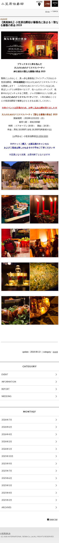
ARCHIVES (6, 507)
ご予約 (47, 4)
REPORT (6, 389)
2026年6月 (7, 427)
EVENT (5, 374)
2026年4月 (7, 434)
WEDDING (6, 396)
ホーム (47, 11)
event (55, 352)
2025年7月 (7, 470)
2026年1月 (7, 449)
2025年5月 (7, 485)
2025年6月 (7, 478)
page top (53, 519)
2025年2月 (7, 500)
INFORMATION (9, 381)
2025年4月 (7, 492)
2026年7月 (7, 419)
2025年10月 (7, 456)
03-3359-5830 (42, 136)
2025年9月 (7, 463)
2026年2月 (7, 441)
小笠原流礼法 (5, 533)
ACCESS (39, 3)
